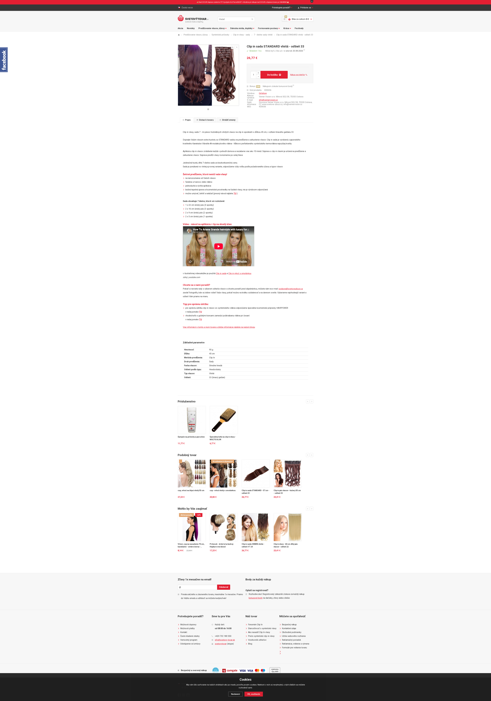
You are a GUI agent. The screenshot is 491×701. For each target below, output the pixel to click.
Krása (286, 28)
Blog (250, 644)
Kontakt (183, 632)
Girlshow (263, 93)
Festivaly (299, 28)
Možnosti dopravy (188, 624)
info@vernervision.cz (268, 100)
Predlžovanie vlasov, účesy (211, 28)
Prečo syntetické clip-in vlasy (261, 636)
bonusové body (256, 598)
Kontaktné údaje (289, 628)
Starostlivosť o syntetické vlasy (262, 628)
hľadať (252, 19)
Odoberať (223, 587)
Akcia (180, 28)
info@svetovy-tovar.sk (225, 640)
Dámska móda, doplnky (241, 28)
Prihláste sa (305, 7)
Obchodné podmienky (291, 632)
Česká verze (187, 7)
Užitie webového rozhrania (294, 636)
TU (235, 193)
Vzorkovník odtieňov (257, 640)
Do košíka (272, 74)
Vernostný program (188, 640)
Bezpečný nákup (289, 624)
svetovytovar (220, 644)
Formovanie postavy (268, 28)
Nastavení (235, 694)
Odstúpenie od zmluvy (190, 644)
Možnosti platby (187, 628)
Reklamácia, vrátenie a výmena (295, 644)
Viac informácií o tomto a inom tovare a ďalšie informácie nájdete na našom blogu (219, 327)
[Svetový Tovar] (179, 35)
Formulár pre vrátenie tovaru (294, 647)
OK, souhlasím (253, 694)
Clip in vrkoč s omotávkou (239, 273)
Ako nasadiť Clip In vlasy (259, 632)
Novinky (191, 28)
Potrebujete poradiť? (281, 7)
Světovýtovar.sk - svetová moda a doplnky (193, 19)
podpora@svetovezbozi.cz (291, 289)
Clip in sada (221, 273)
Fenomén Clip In (255, 624)
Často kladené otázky (190, 636)
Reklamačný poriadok (291, 640)
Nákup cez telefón (297, 75)
